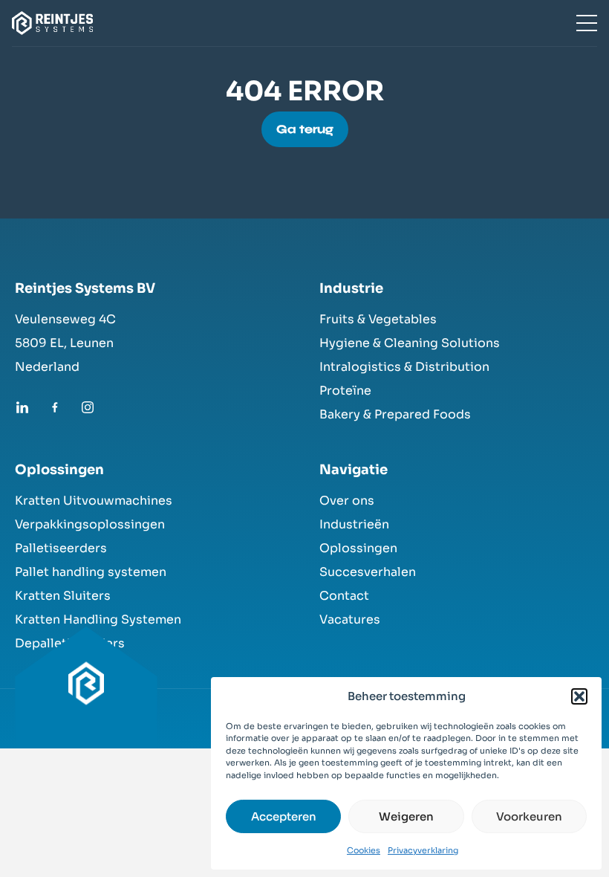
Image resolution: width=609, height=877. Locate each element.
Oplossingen (358, 548)
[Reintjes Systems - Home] (86, 695)
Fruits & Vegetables (378, 319)
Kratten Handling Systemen (98, 619)
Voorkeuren (529, 816)
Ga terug (304, 129)
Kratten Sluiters (63, 595)
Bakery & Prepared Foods (395, 414)
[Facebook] (55, 407)
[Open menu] (586, 23)
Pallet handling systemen (90, 572)
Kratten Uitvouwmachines (93, 500)
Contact (344, 595)
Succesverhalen (367, 572)
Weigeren (406, 816)
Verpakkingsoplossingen (90, 524)
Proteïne (345, 390)
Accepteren (283, 816)
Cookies (363, 850)
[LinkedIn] (22, 407)
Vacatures (349, 619)
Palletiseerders (61, 548)
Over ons (346, 500)
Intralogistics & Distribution (404, 367)
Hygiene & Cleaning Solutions (409, 343)
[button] (579, 696)
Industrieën (354, 524)
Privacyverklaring (423, 850)
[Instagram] (87, 407)
